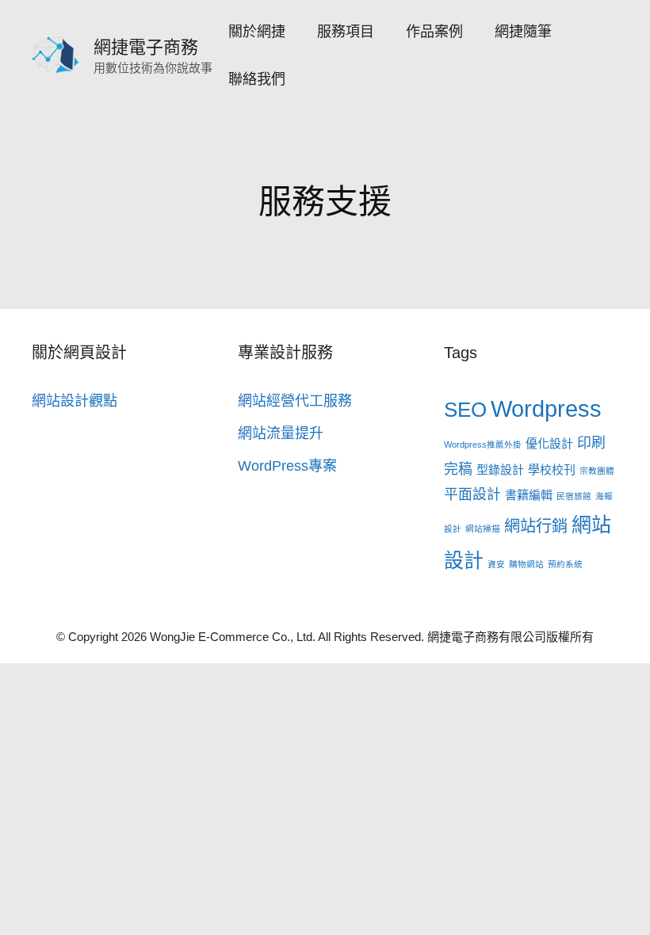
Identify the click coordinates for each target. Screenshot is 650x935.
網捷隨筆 (523, 32)
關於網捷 (256, 32)
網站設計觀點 (74, 401)
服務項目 (345, 32)
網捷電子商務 (146, 47)
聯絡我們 (256, 79)
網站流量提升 (280, 433)
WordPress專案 (287, 466)
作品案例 (434, 32)
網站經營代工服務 (295, 401)
